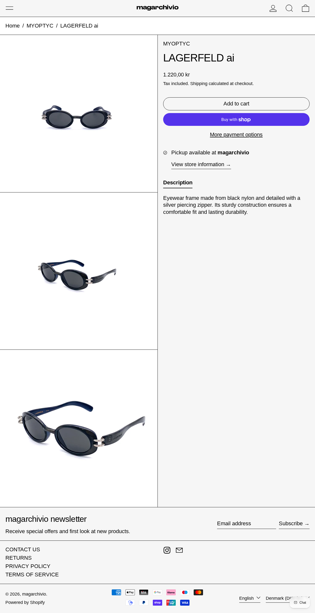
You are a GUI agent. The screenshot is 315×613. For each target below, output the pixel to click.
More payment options (236, 135)
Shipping (198, 83)
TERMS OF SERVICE (32, 574)
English (247, 598)
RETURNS (18, 558)
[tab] (177, 184)
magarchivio (34, 594)
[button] (289, 8)
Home (12, 26)
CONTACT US (22, 549)
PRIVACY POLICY (27, 566)
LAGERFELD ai (79, 26)
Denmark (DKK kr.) (285, 598)
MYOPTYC (40, 26)
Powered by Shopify (25, 602)
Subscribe (291, 523)
